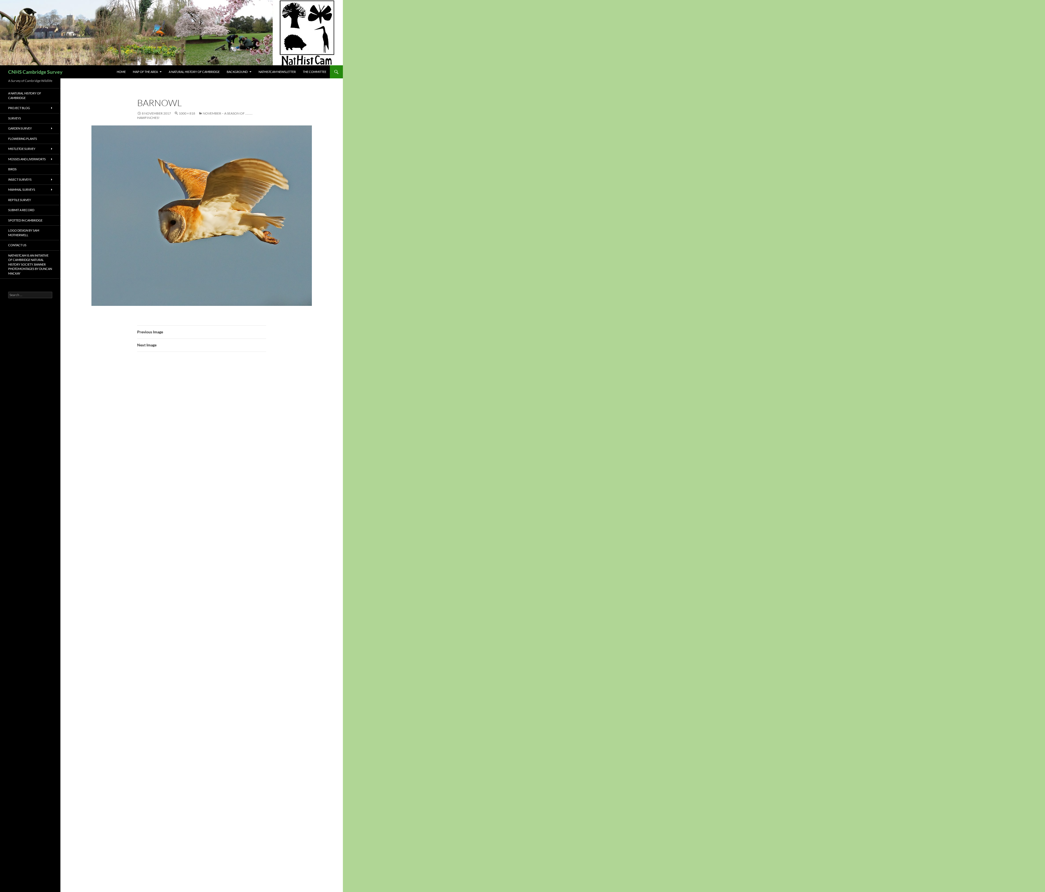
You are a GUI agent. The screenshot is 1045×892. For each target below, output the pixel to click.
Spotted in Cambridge (25, 220)
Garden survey (20, 128)
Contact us (17, 245)
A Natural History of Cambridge (194, 71)
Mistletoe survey (21, 148)
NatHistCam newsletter (277, 71)
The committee (314, 71)
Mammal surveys (21, 189)
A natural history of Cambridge (24, 95)
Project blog (19, 108)
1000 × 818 (187, 113)
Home (121, 71)
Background (237, 71)
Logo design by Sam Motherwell (23, 233)
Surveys (14, 118)
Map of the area (145, 71)
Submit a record (21, 210)
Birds (12, 169)
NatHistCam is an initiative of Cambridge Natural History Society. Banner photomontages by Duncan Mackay (30, 264)
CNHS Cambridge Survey (35, 72)
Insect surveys (20, 179)
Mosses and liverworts (27, 159)
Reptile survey (19, 200)
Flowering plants (22, 138)
